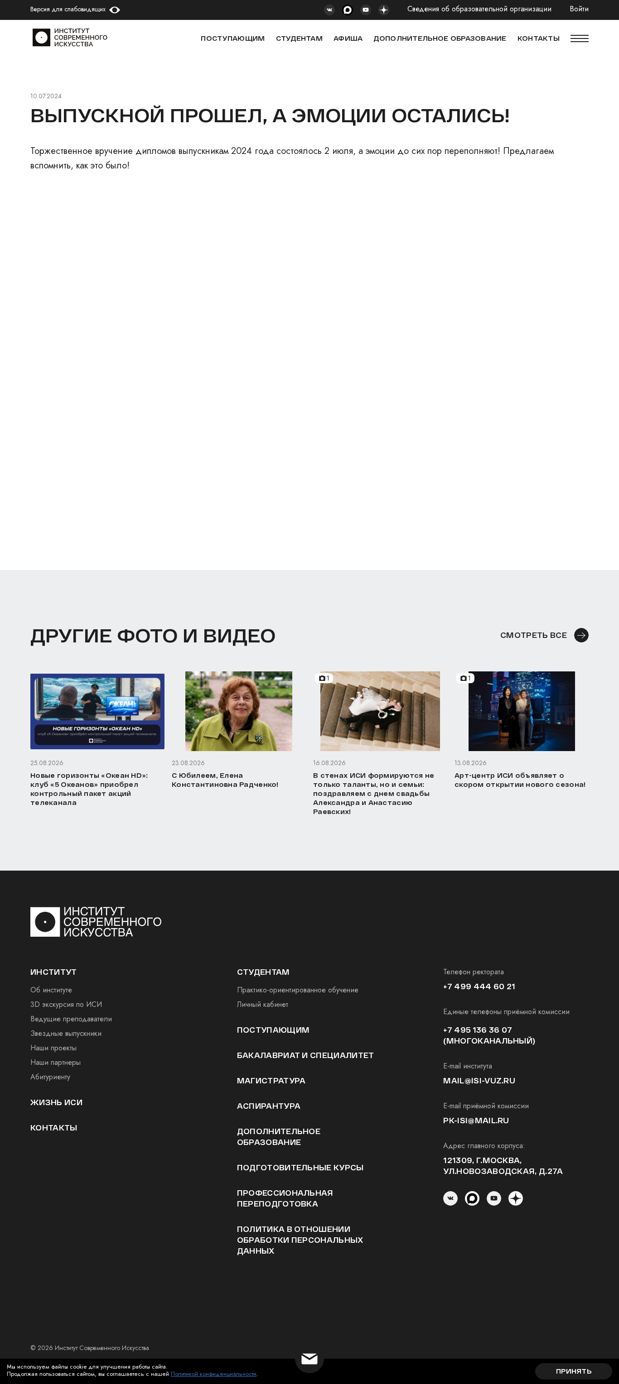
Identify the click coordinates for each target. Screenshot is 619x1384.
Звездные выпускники (66, 1033)
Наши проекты (53, 1048)
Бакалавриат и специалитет (305, 1055)
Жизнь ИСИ (56, 1102)
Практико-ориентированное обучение (297, 990)
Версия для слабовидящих (68, 9)
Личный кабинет (262, 1004)
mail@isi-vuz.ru (479, 1080)
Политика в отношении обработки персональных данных (300, 1240)
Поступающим (233, 38)
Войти (579, 9)
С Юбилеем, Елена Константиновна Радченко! (225, 779)
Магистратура (271, 1080)
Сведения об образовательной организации (479, 9)
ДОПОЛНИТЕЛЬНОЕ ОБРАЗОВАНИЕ (439, 38)
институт (53, 971)
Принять (573, 1371)
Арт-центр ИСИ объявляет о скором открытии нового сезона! (520, 779)
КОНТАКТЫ (538, 38)
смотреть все (533, 635)
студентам (263, 971)
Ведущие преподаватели (71, 1019)
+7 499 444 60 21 (479, 986)
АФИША (348, 38)
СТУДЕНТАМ (299, 38)
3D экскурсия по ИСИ (66, 1004)
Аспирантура (269, 1105)
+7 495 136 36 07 (477, 1029)
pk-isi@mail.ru (476, 1120)
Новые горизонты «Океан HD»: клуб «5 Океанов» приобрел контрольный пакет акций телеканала (89, 788)
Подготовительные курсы (300, 1167)
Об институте (51, 990)
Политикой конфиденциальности (213, 1374)
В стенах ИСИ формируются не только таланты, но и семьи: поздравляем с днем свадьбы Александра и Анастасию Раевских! (374, 793)
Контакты (53, 1127)
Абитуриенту (50, 1077)
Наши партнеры (55, 1062)
